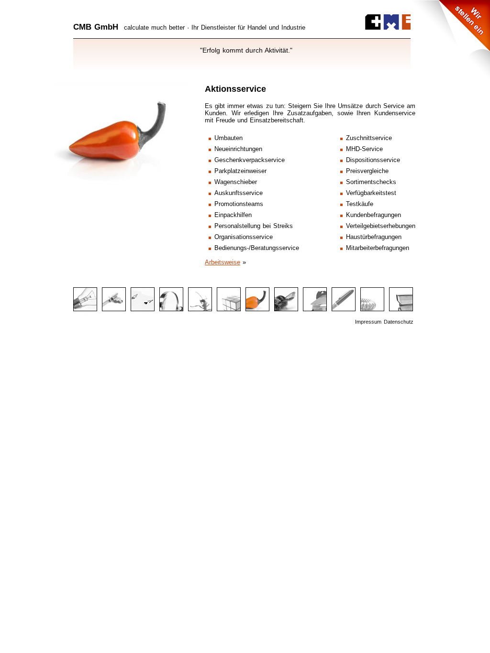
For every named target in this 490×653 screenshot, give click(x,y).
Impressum (368, 322)
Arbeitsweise (222, 262)
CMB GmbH (95, 27)
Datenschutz (398, 322)
